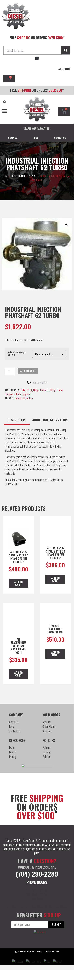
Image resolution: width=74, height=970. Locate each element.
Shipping (46, 731)
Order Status (49, 726)
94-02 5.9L (33, 176)
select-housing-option (17, 353)
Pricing (13, 756)
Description (17, 419)
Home (5, 176)
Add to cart (28, 371)
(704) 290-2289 (37, 874)
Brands (12, 752)
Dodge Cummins (18, 176)
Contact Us (60, 137)
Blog (35, 137)
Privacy (46, 752)
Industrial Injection (24, 398)
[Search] (65, 50)
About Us (13, 137)
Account (46, 722)
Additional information (50, 419)
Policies (46, 756)
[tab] (17, 420)
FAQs (11, 747)
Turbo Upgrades (24, 394)
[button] (37, 58)
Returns (46, 747)
